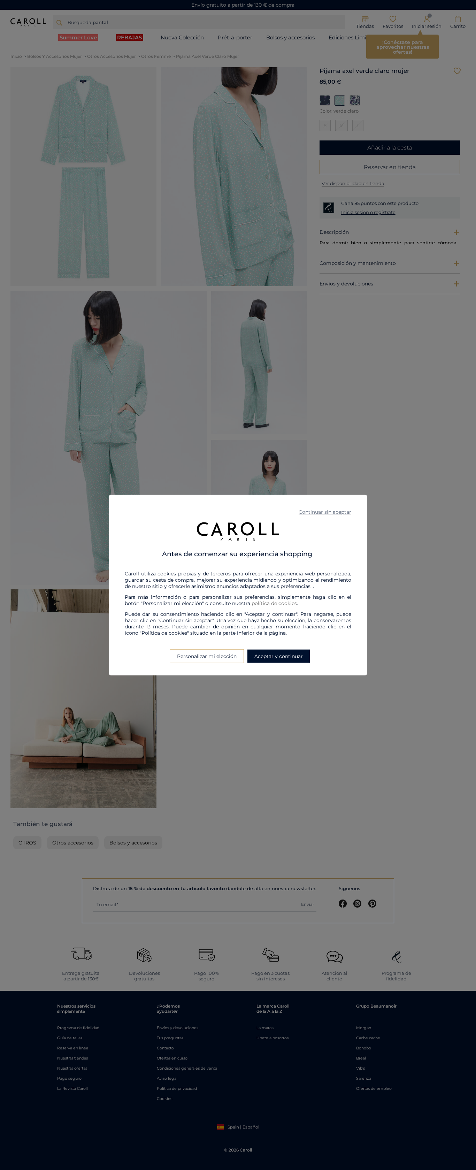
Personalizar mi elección (207, 656)
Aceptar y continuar (278, 656)
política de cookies (274, 603)
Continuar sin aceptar (325, 511)
